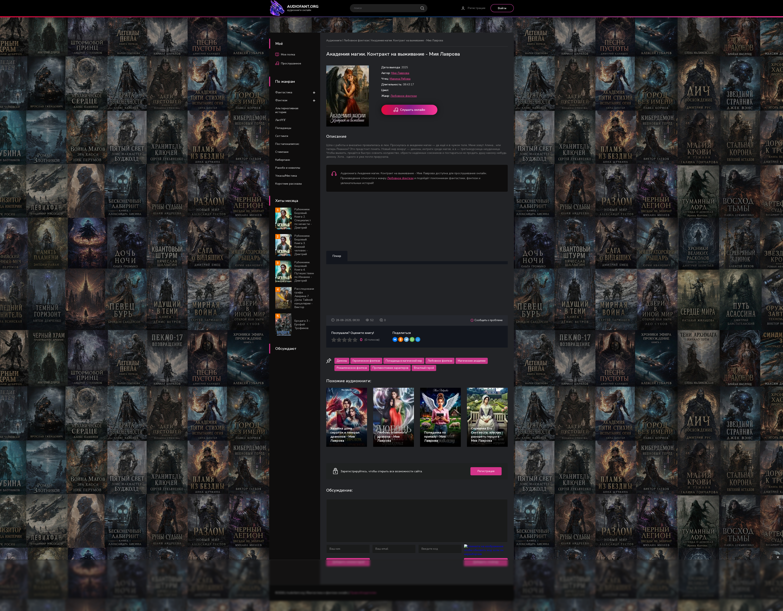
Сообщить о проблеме (488, 320)
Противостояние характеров (390, 368)
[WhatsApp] (412, 339)
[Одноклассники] (400, 339)
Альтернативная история (286, 110)
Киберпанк (282, 160)
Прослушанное (291, 63)
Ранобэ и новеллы (287, 168)
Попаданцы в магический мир (404, 361)
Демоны (342, 361)
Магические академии (472, 361)
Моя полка (288, 54)
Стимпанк (282, 152)
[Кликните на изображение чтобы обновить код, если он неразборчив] (486, 554)
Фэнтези (281, 100)
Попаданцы (283, 128)
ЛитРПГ (280, 120)
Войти (502, 8)
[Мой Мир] (417, 339)
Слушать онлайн (412, 110)
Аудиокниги (334, 40)
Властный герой (424, 368)
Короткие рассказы (288, 184)
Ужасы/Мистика (286, 176)
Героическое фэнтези (366, 361)
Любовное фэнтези (356, 40)
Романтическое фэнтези (352, 368)
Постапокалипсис (287, 144)
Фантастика (283, 92)
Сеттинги (281, 136)
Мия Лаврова (400, 73)
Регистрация (476, 8)
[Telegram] (406, 339)
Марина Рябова (400, 79)
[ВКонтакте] (395, 339)
